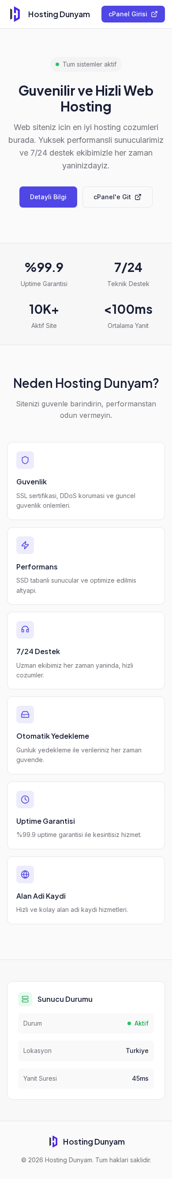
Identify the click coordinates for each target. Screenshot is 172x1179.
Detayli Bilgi (48, 197)
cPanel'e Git (112, 197)
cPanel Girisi (127, 14)
